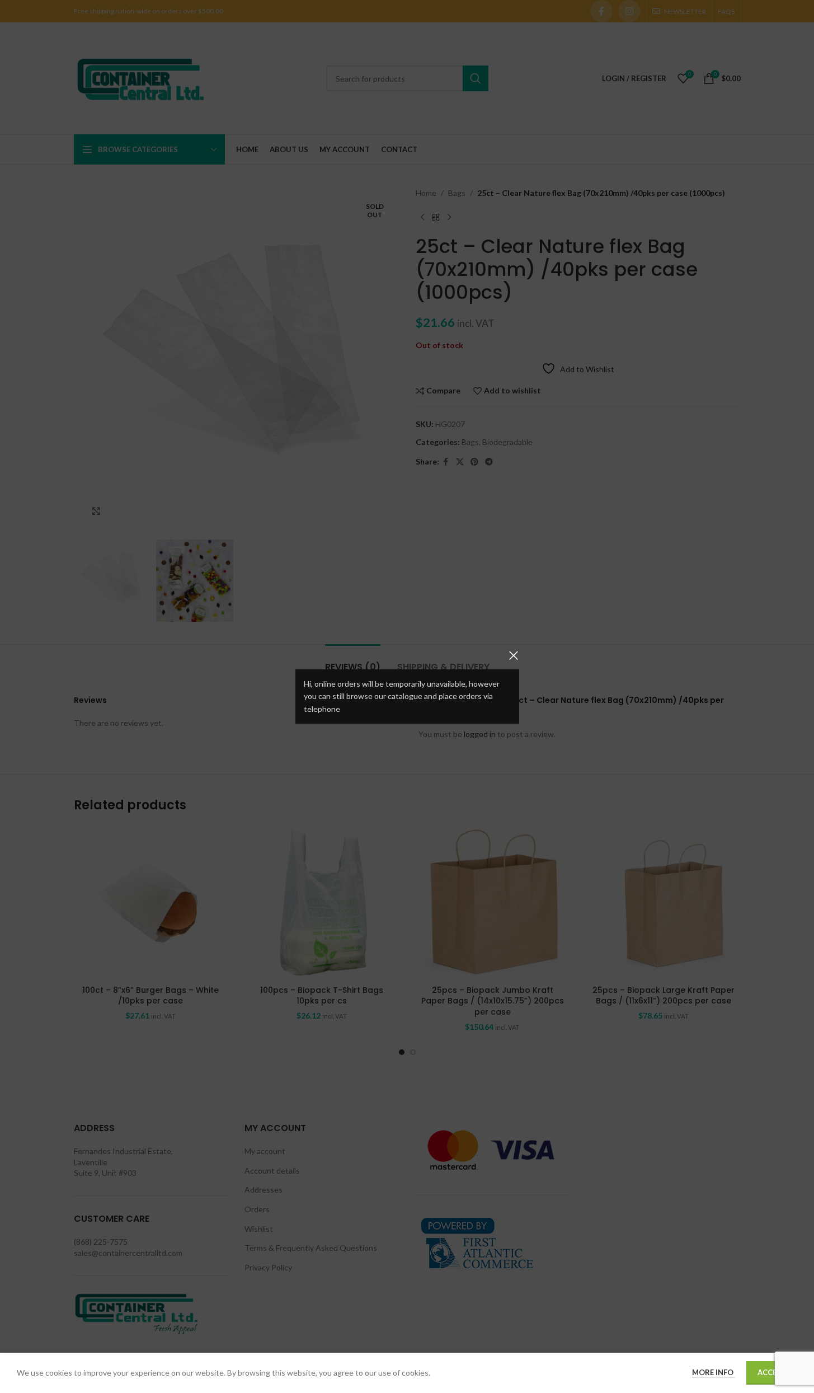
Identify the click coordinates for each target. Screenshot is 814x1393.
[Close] (514, 655)
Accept (771, 1372)
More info (713, 1372)
